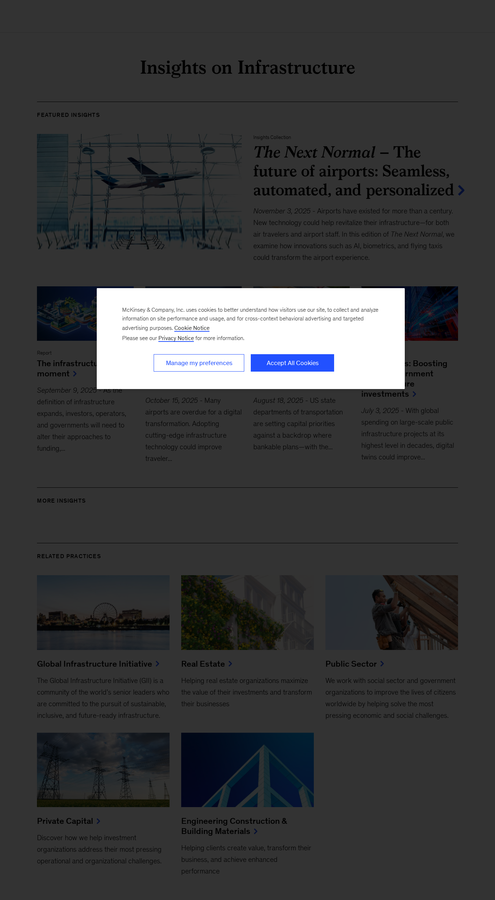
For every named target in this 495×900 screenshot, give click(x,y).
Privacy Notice (176, 338)
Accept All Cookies (293, 363)
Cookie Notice (191, 328)
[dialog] (251, 338)
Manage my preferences (199, 363)
